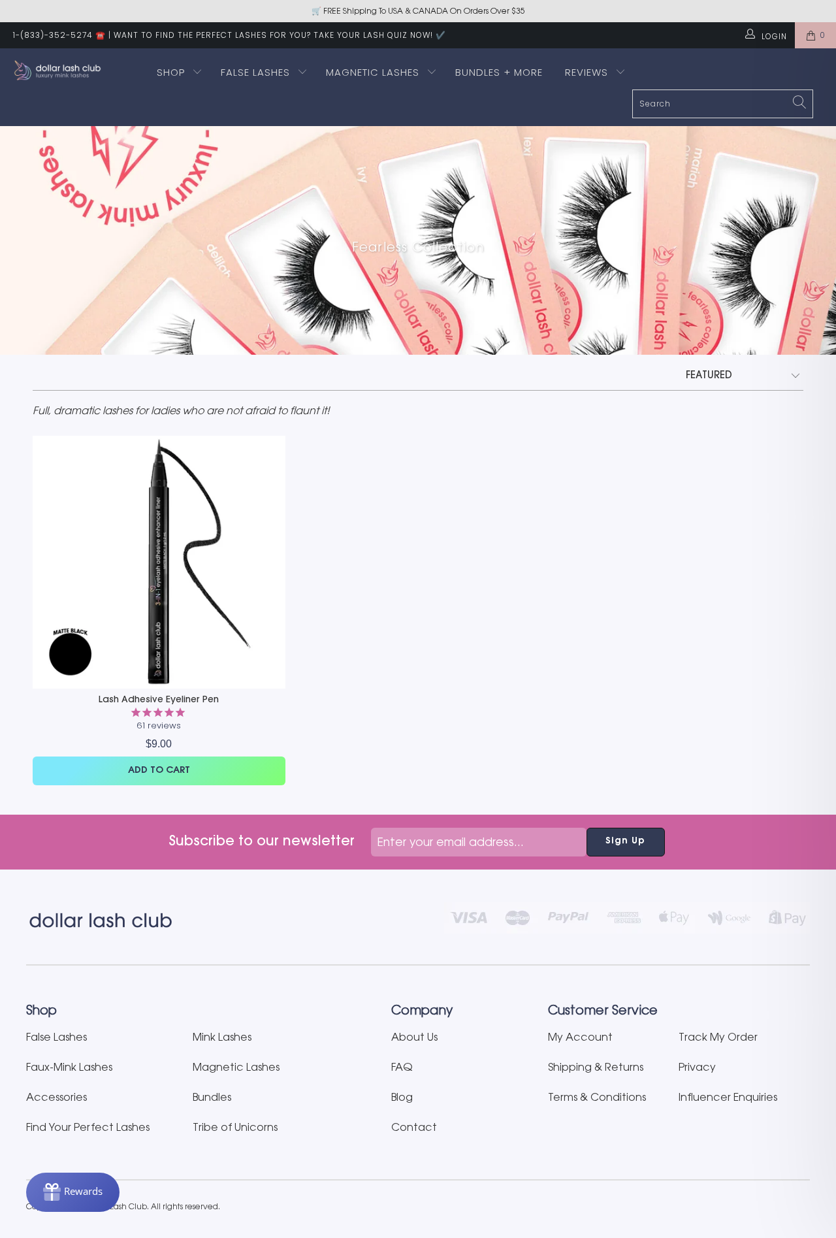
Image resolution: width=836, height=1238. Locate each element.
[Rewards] (73, 1192)
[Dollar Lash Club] (73, 70)
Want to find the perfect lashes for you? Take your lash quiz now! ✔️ (280, 35)
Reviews (588, 72)
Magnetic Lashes (374, 72)
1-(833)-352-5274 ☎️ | (62, 35)
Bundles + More (499, 72)
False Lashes (255, 72)
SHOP (171, 72)
